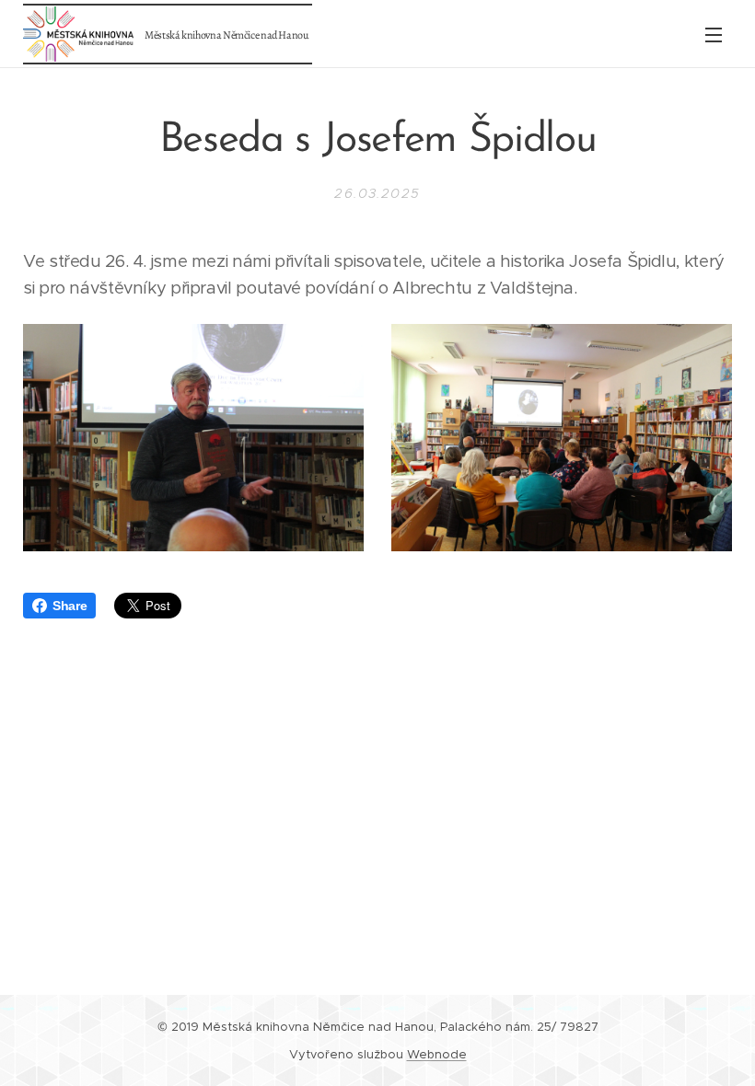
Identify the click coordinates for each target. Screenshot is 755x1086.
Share (69, 605)
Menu (713, 34)
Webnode (437, 1054)
